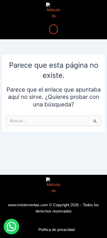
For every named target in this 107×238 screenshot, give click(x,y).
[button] (53, 29)
